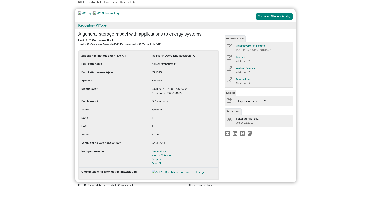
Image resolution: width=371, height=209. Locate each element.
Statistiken (233, 111)
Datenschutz (127, 1)
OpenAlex (158, 163)
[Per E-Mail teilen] (228, 133)
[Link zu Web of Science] (229, 69)
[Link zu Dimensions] (229, 81)
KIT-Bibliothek (93, 1)
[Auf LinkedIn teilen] (235, 133)
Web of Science (161, 155)
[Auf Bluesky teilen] (243, 133)
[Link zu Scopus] (229, 58)
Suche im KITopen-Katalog (274, 16)
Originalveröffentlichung (250, 45)
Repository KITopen (93, 25)
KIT (80, 1)
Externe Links (235, 38)
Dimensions (159, 151)
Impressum (111, 1)
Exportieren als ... (251, 101)
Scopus (156, 159)
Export (230, 92)
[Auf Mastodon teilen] (250, 133)
